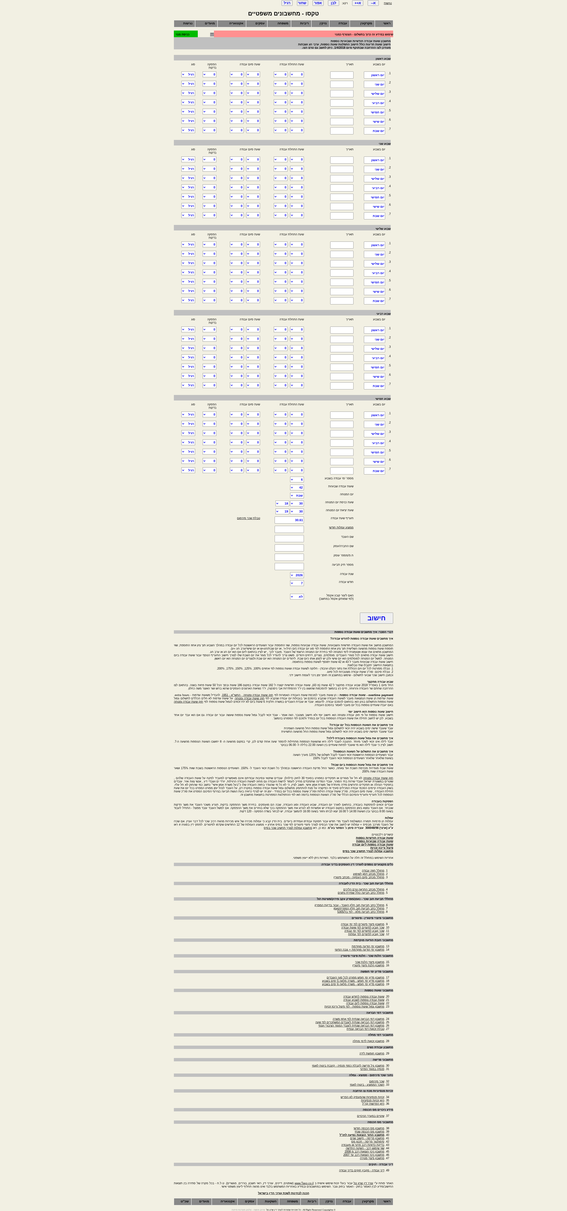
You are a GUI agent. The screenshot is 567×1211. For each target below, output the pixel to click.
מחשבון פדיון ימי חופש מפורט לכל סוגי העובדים (355, 977)
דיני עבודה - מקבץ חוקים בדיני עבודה (361, 1170)
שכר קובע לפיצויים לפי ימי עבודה (364, 930)
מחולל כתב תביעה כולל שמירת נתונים (361, 892)
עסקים (260, 23)
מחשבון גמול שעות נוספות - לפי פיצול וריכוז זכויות (354, 1006)
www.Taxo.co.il (304, 1183)
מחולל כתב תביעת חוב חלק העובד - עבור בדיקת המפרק (349, 905)
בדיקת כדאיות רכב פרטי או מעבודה (362, 1145)
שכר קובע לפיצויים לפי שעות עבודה (362, 927)
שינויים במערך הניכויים (370, 1116)
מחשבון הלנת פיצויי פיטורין (368, 965)
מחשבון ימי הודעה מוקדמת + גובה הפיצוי (359, 949)
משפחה (283, 23)
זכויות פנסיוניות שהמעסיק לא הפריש (362, 1097)
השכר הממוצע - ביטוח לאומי (367, 1084)
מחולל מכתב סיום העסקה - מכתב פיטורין (359, 877)
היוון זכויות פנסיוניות (372, 1100)
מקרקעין (366, 23)
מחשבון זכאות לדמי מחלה (368, 1041)
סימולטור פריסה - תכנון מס (367, 1141)
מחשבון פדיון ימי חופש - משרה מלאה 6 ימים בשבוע (353, 984)
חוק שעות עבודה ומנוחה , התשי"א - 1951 (247, 695)
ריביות (304, 23)
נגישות (388, 3)
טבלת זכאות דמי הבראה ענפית (365, 1029)
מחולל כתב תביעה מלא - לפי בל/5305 (360, 911)
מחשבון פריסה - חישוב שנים (367, 1138)
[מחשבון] (212, 35)
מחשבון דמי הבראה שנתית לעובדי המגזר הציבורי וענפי (351, 1025)
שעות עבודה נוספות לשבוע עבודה (363, 1000)
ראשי (386, 23)
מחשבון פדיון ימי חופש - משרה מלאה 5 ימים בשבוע (353, 981)
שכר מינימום (376, 1081)
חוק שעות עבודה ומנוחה (249, 698)
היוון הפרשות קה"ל (373, 1103)
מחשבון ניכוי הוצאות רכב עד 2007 (363, 1155)
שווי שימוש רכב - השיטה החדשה (365, 1148)
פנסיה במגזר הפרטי (372, 1069)
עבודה (342, 23)
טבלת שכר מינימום (248, 518)
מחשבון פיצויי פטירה (372, 1158)
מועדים (210, 23)
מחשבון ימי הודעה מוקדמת (368, 946)
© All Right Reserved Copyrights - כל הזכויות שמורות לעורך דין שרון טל (300, 1210)
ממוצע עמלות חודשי (341, 527)
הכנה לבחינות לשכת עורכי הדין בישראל (283, 1193)
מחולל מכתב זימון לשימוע (368, 874)
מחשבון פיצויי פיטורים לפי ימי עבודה (362, 924)
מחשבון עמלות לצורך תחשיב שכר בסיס (288, 828)
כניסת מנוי (182, 34)
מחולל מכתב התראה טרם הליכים (363, 889)
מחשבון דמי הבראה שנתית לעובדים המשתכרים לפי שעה (349, 1022)
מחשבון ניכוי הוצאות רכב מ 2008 (364, 1151)
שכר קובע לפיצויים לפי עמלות (366, 934)
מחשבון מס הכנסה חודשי (368, 1128)
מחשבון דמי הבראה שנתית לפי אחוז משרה (358, 1019)
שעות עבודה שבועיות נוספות (374, 841)
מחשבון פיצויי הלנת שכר (369, 962)
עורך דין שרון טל (363, 1183)
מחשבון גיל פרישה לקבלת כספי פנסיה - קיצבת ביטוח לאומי (348, 1065)
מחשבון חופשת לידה (371, 1053)
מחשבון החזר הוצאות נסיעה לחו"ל (362, 1135)
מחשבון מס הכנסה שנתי (369, 1131)
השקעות (270, 1201)
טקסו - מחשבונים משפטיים (283, 13)
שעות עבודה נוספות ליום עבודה (372, 844)
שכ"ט (185, 1201)
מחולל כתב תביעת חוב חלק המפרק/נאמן (359, 908)
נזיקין (323, 23)
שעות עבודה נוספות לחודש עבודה (363, 996)
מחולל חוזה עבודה (373, 870)
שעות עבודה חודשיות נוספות (374, 838)
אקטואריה (236, 23)
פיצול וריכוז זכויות (381, 847)
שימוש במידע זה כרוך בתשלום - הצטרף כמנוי (364, 34)
